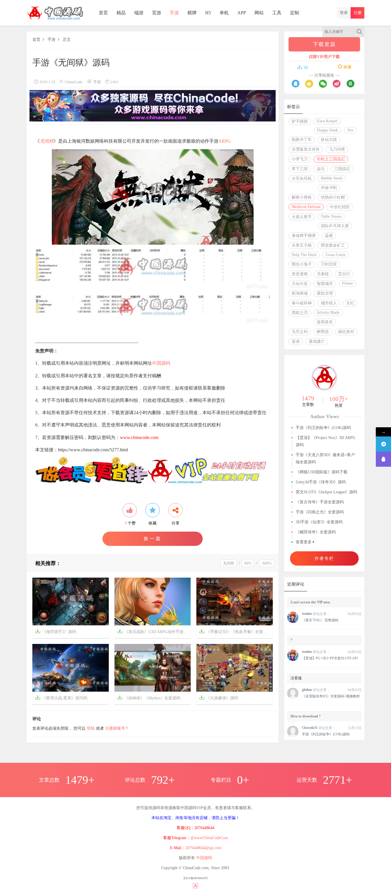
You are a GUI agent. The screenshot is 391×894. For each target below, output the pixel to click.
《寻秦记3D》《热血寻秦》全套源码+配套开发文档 (236, 631)
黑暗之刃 (300, 313)
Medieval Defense (306, 207)
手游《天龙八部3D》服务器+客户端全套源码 (325, 458)
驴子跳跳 (300, 121)
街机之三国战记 (331, 159)
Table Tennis (331, 216)
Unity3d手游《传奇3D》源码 (321, 482)
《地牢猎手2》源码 (55, 631)
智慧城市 (325, 284)
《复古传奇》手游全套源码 (320, 502)
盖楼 (329, 236)
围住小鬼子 (302, 264)
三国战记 (342, 169)
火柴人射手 (302, 217)
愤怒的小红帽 (333, 197)
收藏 (346, 67)
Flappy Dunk (327, 130)
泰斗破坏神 (302, 303)
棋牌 (192, 12)
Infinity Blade (328, 312)
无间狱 (47, 141)
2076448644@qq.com (203, 848)
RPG (248, 563)
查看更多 (304, 542)
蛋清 (296, 341)
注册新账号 (115, 728)
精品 (121, 12)
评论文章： (316, 614)
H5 (208, 12)
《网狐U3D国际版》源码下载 (321, 472)
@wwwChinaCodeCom (209, 838)
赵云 (321, 169)
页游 (156, 12)
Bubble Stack (331, 178)
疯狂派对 (346, 332)
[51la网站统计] (195, 885)
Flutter (347, 283)
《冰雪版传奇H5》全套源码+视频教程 (331, 696)
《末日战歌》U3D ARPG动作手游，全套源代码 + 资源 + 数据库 (154, 631)
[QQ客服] (383, 459)
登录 (344, 13)
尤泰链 (323, 274)
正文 (67, 39)
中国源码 (161, 363)
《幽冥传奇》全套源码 (316, 532)
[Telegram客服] (383, 444)
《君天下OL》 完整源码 (320, 620)
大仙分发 (300, 284)
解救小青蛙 (302, 197)
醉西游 (323, 332)
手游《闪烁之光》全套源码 (320, 512)
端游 (138, 12)
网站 (259, 12)
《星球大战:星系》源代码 (61, 697)
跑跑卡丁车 (302, 139)
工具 (276, 12)
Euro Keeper (327, 121)
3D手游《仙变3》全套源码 (319, 522)
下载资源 (324, 44)
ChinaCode (73, 82)
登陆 (91, 728)
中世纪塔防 (340, 207)
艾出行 (344, 274)
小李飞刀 (300, 159)
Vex (350, 130)
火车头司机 (302, 178)
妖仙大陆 (329, 139)
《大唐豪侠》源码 (218, 697)
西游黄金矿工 (333, 245)
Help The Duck (304, 255)
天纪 (350, 303)
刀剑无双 (329, 264)
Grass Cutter (336, 255)
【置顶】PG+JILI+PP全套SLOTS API (330, 658)
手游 (174, 12)
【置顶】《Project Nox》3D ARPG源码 (326, 441)
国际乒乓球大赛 (335, 226)
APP (241, 12)
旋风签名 (325, 322)
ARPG (224, 141)
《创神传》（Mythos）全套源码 (148, 697)
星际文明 (325, 293)
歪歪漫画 (300, 274)
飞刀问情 (337, 149)
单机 (224, 12)
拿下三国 (300, 169)
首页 (103, 12)
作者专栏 (324, 558)
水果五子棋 (302, 245)
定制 (294, 12)
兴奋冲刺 (329, 187)
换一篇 (153, 538)
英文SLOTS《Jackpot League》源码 (326, 492)
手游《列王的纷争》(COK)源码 (323, 428)
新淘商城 (300, 293)
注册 (358, 13)
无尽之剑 (300, 332)
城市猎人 (329, 303)
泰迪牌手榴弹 (304, 236)
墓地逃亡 (317, 341)
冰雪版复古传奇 (306, 149)
